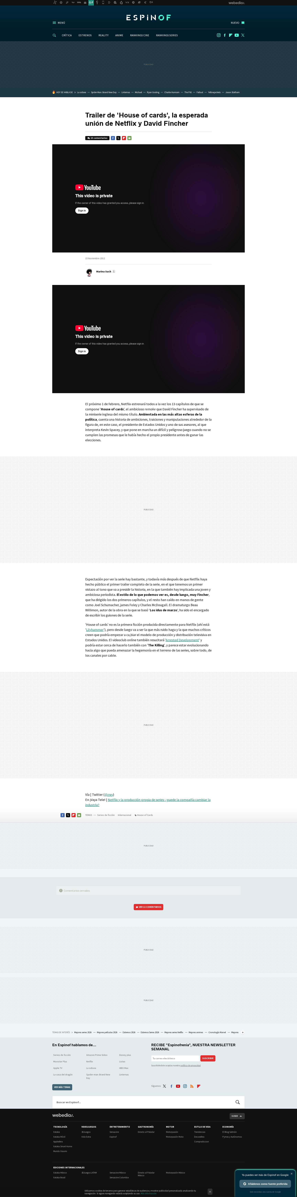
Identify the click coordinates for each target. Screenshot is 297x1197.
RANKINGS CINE (139, 35)
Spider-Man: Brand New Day (104, 92)
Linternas (126, 92)
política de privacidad (190, 1065)
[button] (105, 271)
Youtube (237, 35)
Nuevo (235, 22)
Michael (138, 92)
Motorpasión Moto (175, 1136)
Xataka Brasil (59, 1177)
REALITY (103, 35)
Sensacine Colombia (119, 1177)
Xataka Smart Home (62, 1146)
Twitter (243, 35)
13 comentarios (99, 138)
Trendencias (199, 1132)
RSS (192, 1085)
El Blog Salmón (229, 1132)
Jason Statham (233, 92)
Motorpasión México (175, 1172)
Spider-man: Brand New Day (98, 1076)
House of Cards (145, 815)
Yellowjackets (214, 92)
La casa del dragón (63, 1074)
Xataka (56, 1132)
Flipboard (231, 35)
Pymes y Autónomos (232, 1136)
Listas (122, 1061)
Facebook (225, 35)
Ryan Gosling (153, 92)
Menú (61, 22)
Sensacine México (118, 1172)
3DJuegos (85, 1132)
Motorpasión (172, 1132)
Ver (150, 907)
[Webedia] (63, 1115)
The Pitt (188, 92)
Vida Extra (86, 1136)
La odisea (81, 92)
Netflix (89, 1061)
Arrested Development (182, 640)
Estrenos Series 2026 (150, 1032)
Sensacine (114, 1132)
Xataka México (60, 1172)
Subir (235, 1116)
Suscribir (207, 1058)
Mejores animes (196, 1032)
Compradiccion (201, 1141)
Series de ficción (106, 815)
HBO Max (123, 1068)
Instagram (219, 35)
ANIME (119, 35)
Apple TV (57, 1068)
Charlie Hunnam (171, 92)
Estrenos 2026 (129, 1032)
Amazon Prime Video (96, 1054)
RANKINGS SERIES (167, 35)
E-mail (129, 138)
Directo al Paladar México (146, 1174)
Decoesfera (199, 1136)
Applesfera (58, 1141)
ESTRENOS (85, 35)
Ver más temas (62, 1087)
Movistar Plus (60, 1061)
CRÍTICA (67, 35)
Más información (148, 1193)
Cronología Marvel (217, 1032)
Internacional (124, 815)
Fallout (200, 92)
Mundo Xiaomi (60, 1151)
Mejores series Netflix (174, 1032)
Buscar (238, 1102)
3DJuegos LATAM (89, 1172)
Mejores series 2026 (83, 1032)
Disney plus (125, 1054)
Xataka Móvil (59, 1136)
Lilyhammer (95, 629)
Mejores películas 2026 (107, 1032)
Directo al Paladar (146, 1132)
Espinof (148, 17)
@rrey (108, 794)
